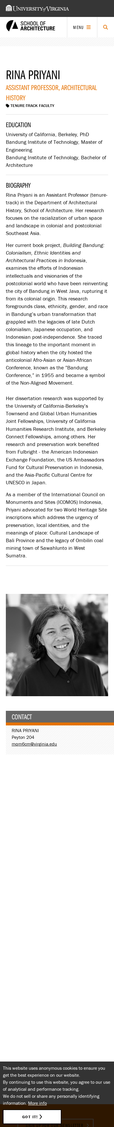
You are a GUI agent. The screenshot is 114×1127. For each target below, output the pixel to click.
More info (37, 1103)
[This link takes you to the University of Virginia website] (37, 8)
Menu (78, 27)
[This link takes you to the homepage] (31, 27)
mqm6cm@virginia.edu (34, 744)
